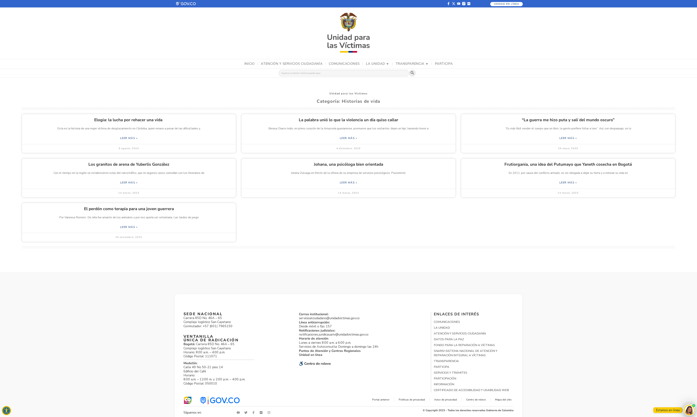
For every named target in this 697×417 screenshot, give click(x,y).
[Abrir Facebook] (254, 412)
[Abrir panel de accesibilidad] (6, 410)
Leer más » (129, 138)
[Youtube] (458, 3)
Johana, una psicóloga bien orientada (348, 164)
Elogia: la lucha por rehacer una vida (129, 120)
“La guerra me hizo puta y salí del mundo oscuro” (568, 120)
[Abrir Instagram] (269, 412)
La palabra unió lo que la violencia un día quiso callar (348, 120)
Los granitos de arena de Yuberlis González (128, 164)
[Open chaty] (689, 410)
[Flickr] (468, 3)
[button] (186, 4)
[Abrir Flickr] (262, 412)
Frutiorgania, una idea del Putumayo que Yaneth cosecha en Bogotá (568, 164)
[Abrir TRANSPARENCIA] (427, 64)
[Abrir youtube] (239, 412)
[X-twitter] (453, 3)
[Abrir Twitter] (246, 412)
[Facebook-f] (448, 3)
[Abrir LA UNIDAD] (387, 64)
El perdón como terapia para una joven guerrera (129, 209)
